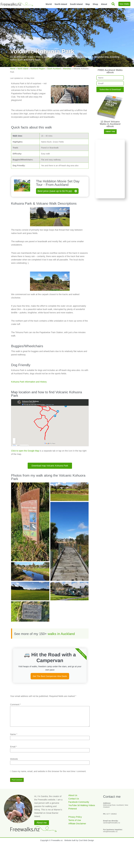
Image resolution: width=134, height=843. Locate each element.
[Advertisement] (110, 169)
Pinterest (72, 808)
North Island (61, 4)
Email (13, 747)
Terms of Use (74, 820)
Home (12, 69)
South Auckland (54, 69)
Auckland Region (37, 69)
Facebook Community (78, 802)
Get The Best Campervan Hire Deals (50, 676)
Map (88, 4)
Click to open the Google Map (25, 451)
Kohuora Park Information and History (29, 382)
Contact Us (73, 798)
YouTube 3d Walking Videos (81, 805)
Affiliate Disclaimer (77, 823)
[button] (113, 4)
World (49, 4)
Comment (15, 704)
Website (14, 759)
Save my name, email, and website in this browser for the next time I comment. (49, 771)
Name (13, 734)
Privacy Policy (75, 817)
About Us (72, 795)
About (104, 4)
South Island (76, 4)
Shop (95, 4)
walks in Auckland (61, 634)
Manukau (67, 69)
